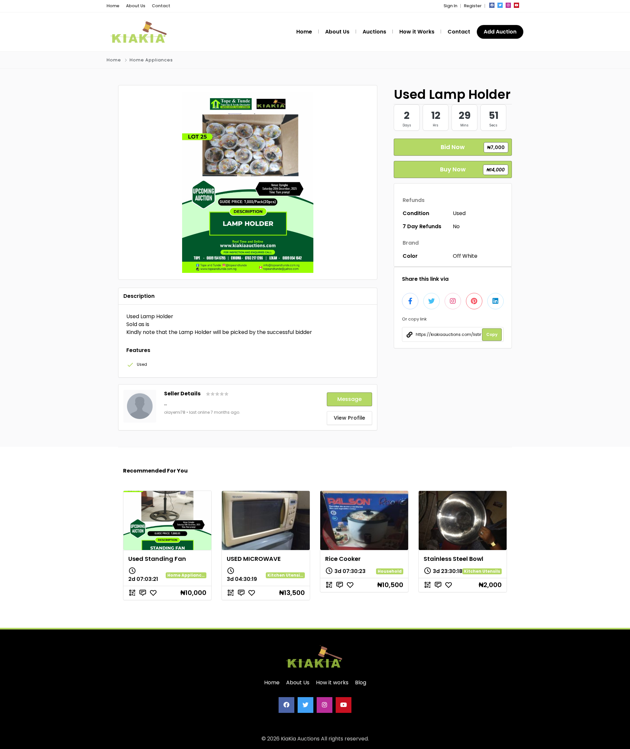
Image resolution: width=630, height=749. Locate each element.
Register (473, 6)
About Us (135, 6)
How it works (332, 682)
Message (349, 399)
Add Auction (500, 31)
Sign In (450, 6)
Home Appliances (151, 60)
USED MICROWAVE (254, 559)
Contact (161, 6)
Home (113, 6)
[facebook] (491, 5)
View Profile (349, 418)
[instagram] (508, 5)
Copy (491, 334)
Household (390, 571)
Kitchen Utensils (285, 575)
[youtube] (516, 5)
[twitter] (500, 5)
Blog (360, 682)
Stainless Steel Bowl (453, 559)
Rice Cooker (343, 559)
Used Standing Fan (157, 559)
